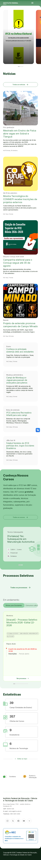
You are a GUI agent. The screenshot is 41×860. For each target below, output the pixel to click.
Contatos (39, 14)
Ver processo (23, 678)
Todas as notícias (21, 84)
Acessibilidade (37, 15)
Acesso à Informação (38, 14)
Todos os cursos (20, 517)
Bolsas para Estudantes (14, 605)
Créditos (38, 15)
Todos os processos (20, 587)
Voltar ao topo (22, 759)
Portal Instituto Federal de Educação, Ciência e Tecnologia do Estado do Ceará (13, 3)
